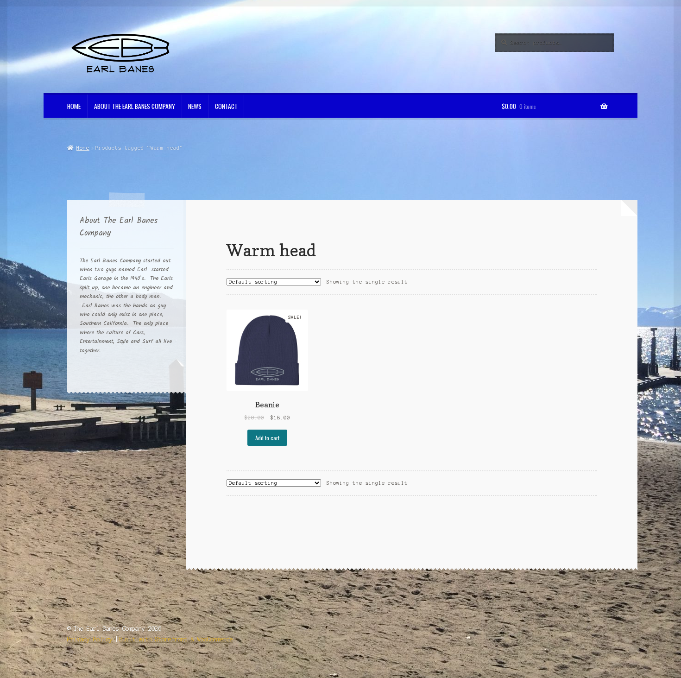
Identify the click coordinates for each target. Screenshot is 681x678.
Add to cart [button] (267, 438)
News (195, 106)
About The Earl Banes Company (134, 106)
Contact (226, 106)
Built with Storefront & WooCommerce (176, 639)
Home (74, 106)
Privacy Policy (90, 639)
